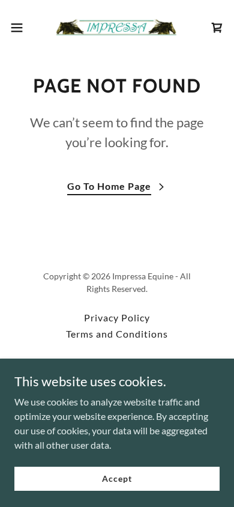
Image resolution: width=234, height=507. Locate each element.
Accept (116, 478)
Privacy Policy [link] (117, 317)
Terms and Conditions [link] (117, 333)
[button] (21, 28)
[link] (117, 27)
